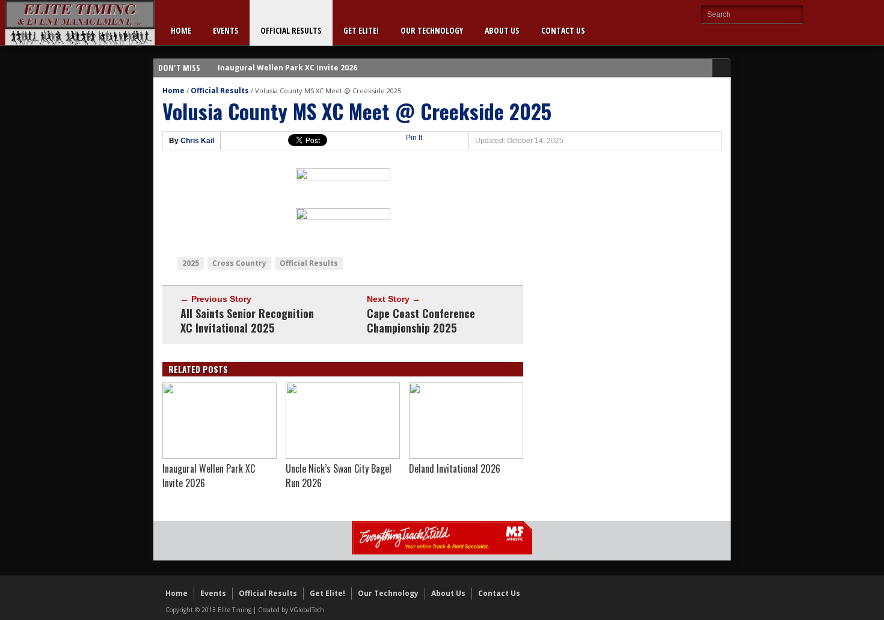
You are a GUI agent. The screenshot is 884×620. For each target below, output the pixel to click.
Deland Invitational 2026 (454, 468)
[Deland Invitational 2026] (466, 456)
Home (181, 30)
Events (226, 30)
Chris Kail (197, 141)
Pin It (414, 138)
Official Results (291, 30)
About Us (502, 30)
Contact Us (563, 30)
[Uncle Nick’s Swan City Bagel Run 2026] (343, 456)
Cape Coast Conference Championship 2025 (421, 320)
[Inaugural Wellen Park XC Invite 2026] (219, 456)
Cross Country (239, 263)
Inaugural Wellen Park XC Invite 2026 (287, 68)
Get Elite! (361, 30)
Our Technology (432, 30)
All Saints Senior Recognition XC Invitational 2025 (247, 320)
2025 (190, 263)
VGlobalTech (307, 610)
